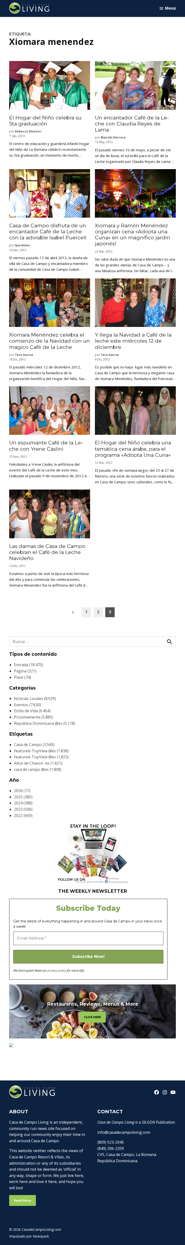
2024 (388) (23, 803)
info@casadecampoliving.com (123, 1132)
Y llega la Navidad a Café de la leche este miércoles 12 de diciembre (133, 341)
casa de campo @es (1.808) (37, 769)
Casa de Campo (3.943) (34, 744)
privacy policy (56, 970)
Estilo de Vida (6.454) (32, 710)
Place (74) (22, 677)
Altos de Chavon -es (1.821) (38, 763)
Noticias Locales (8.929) (35, 698)
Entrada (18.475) (28, 664)
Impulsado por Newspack (29, 1236)
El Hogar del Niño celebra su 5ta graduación (45, 121)
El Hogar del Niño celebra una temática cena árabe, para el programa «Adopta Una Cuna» (133, 449)
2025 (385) (23, 797)
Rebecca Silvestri (28, 131)
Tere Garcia (24, 355)
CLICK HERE (92, 1017)
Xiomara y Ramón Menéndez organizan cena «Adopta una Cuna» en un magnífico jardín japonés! (132, 234)
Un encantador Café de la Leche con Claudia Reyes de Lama (132, 124)
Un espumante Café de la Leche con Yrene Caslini (46, 446)
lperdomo (22, 245)
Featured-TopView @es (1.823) (41, 757)
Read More (22, 1200)
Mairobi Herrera (113, 137)
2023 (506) (23, 809)
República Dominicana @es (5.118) (44, 723)
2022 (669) (23, 815)
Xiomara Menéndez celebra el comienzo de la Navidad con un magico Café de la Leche (49, 341)
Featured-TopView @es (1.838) (41, 751)
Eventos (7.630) (27, 704)
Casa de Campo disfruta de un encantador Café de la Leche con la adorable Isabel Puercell (47, 231)
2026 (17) (22, 790)
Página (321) (25, 671)
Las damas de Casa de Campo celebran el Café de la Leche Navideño (47, 552)
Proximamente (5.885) (33, 717)
